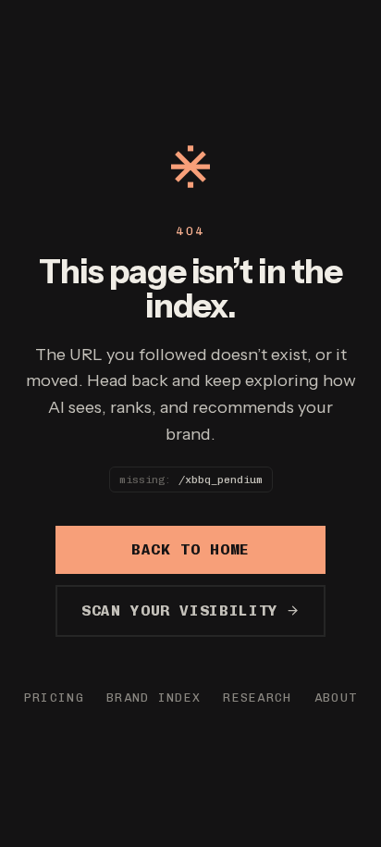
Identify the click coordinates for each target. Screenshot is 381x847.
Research (257, 697)
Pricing (54, 697)
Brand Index (153, 697)
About (336, 697)
